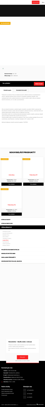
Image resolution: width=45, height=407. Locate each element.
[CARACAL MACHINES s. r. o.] (4, 2)
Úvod (13, 11)
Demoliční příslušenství (7, 233)
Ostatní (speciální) (6, 243)
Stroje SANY (5, 219)
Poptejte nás (36, 2)
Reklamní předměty (8, 257)
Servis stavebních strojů (6, 391)
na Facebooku (30, 390)
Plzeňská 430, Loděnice (11, 372)
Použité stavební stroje (10, 249)
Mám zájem (38, 84)
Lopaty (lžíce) (23, 11)
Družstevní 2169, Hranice (13, 379)
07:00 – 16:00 (9, 381)
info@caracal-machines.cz (11, 375)
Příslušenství (19, 11)
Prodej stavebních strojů (7, 389)
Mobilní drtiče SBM (8, 253)
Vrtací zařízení (5, 236)
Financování (4, 395)
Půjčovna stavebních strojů (7, 393)
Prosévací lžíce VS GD (29, 11)
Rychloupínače (6, 241)
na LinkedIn (29, 397)
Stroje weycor (7, 223)
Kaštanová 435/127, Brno (13, 377)
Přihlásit (22, 357)
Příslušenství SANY (7, 231)
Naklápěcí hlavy (6, 234)
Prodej (16, 11)
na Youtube (29, 393)
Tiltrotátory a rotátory (7, 238)
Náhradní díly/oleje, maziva (11, 261)
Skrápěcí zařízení (6, 245)
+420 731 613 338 (9, 370)
